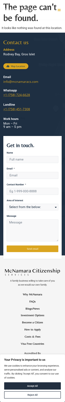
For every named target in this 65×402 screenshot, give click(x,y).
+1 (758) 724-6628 (16, 95)
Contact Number (15, 184)
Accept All (32, 386)
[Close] (62, 357)
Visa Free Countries (32, 343)
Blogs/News (33, 308)
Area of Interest (15, 200)
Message (11, 216)
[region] (32, 378)
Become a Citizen (32, 322)
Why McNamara (32, 294)
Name (10, 152)
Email (10, 168)
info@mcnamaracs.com (20, 81)
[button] (59, 9)
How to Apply (32, 329)
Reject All (33, 395)
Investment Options (32, 315)
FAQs (32, 301)
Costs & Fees (32, 336)
